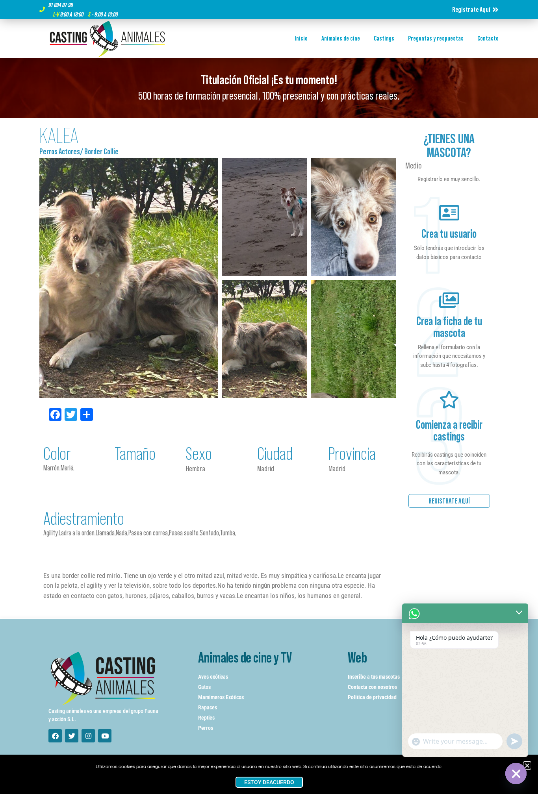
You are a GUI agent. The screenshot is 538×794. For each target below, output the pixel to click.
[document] (269, 397)
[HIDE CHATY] (516, 773)
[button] (527, 765)
